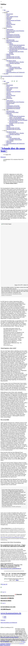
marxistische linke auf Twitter (13, 56)
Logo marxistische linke (14, 67)
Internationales (9, 14)
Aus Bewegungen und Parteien (13, 20)
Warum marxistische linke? (12, 41)
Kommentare (9, 26)
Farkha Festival (9, 29)
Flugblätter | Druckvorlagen (15, 68)
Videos (7, 33)
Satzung (11, 43)
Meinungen (8, 23)
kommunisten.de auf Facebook (13, 36)
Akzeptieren (3, 644)
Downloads (9, 65)
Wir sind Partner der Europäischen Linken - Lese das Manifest (17, 45)
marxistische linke (10, 39)
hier (17, 580)
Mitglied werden (10, 54)
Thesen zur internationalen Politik (16, 47)
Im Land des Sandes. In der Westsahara (15, 30)
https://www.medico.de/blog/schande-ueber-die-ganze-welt (12, 537)
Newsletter (5, 73)
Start (4, 10)
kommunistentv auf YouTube (12, 34)
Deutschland (9, 17)
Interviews (8, 25)
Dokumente (9, 42)
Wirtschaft (8, 19)
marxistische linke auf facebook (13, 58)
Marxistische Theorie (11, 60)
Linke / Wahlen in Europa (12, 16)
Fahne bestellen (9, 69)
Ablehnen (8, 644)
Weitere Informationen (5, 645)
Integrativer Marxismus (14, 63)
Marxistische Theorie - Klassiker (16, 62)
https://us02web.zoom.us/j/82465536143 (11, 568)
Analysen (8, 21)
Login (4, 616)
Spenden (8, 55)
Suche (7, 11)
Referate (8, 64)
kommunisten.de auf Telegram (13, 37)
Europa (8, 15)
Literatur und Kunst (10, 24)
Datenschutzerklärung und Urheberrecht (15, 72)
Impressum (8, 71)
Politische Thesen (10, 32)
